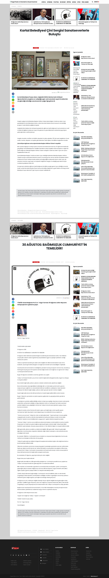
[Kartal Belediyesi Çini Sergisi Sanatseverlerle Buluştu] (41, 70)
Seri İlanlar (73, 565)
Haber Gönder (26, 565)
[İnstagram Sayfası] (17, 555)
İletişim (44, 563)
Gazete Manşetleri (75, 569)
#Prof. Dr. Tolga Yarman (52, 530)
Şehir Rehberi (74, 567)
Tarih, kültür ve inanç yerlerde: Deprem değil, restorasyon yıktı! (87, 122)
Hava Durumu (74, 551)
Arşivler (44, 557)
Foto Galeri (45, 549)
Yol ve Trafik (74, 553)
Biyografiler (89, 555)
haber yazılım (68, 576)
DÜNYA (44, 2)
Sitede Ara (88, 551)
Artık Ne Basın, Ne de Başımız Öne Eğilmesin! (87, 155)
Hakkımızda (13, 560)
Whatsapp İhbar (27, 562)
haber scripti (62, 576)
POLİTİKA (56, 2)
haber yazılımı (48, 576)
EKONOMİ (63, 2)
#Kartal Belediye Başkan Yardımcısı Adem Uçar (29, 212)
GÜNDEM (49, 2)
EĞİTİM (69, 2)
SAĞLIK (74, 2)
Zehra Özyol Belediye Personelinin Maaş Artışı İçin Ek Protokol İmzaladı (87, 168)
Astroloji (88, 559)
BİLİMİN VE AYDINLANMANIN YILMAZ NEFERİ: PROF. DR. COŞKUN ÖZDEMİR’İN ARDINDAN (88, 88)
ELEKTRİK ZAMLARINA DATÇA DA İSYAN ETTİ (86, 137)
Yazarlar (44, 555)
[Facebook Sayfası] (11, 555)
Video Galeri (45, 552)
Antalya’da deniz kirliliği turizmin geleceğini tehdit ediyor (88, 71)
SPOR (78, 2)
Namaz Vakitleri (75, 555)
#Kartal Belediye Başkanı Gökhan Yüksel (52, 212)
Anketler (88, 553)
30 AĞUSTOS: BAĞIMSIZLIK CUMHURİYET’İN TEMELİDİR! (88, 78)
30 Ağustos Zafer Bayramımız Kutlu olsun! (88, 57)
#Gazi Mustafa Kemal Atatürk (44, 532)
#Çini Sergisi (64, 213)
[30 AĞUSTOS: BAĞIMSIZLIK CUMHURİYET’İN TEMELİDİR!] (41, 280)
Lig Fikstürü (73, 559)
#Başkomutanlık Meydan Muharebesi (26, 532)
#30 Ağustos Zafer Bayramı (24, 530)
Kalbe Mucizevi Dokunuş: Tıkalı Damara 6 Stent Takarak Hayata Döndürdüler (88, 108)
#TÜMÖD (34, 530)
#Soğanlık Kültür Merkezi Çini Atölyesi (37, 210)
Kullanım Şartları (27, 560)
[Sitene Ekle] (30, 555)
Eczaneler (73, 557)
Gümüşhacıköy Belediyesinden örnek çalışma (87, 162)
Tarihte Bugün (74, 561)
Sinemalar (73, 563)
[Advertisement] (104, 26)
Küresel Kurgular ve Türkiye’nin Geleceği (87, 63)
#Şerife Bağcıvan (55, 213)
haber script (75, 576)
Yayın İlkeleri (14, 562)
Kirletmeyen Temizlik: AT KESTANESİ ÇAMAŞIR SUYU (88, 174)
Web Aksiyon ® (94, 576)
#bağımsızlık (41, 530)
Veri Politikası (14, 565)
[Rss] (24, 555)
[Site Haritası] (27, 555)
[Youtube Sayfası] (19, 555)
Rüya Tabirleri (89, 557)
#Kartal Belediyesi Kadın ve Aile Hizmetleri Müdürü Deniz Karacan (33, 213)
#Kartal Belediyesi (22, 210)
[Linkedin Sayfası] (22, 555)
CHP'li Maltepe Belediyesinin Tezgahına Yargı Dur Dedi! (88, 143)
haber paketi (55, 576)
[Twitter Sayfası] (14, 555)
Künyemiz (45, 560)
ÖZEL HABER (85, 2)
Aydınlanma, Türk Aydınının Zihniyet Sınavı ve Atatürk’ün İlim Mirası (88, 97)
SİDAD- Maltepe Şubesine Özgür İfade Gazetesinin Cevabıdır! (88, 150)
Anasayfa (13, 6)
